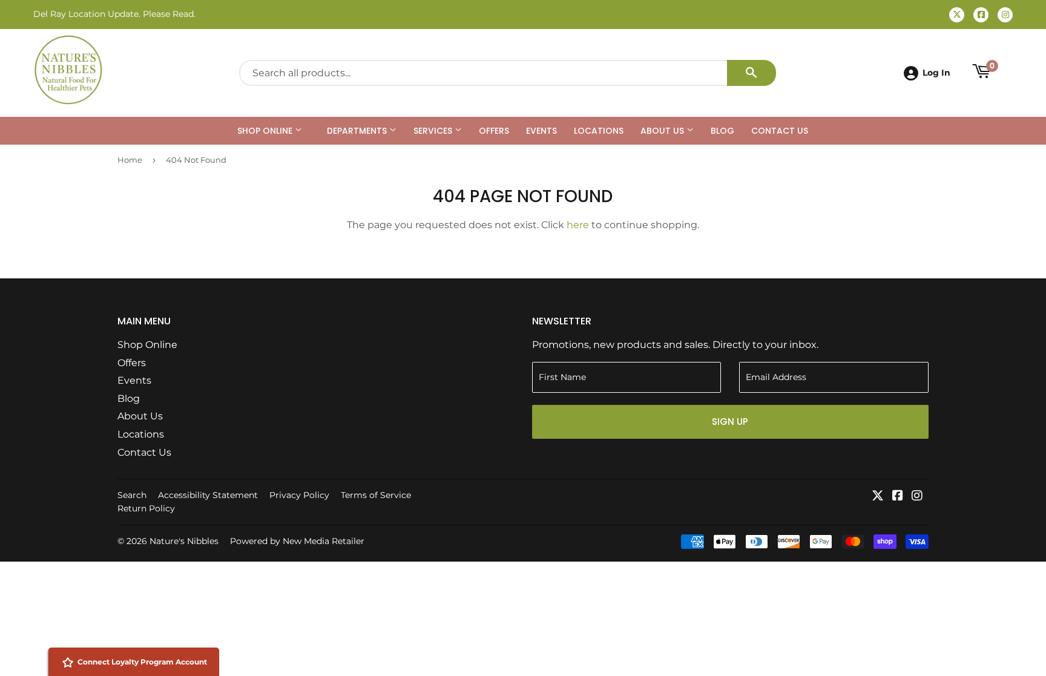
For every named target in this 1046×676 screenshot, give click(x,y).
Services (434, 131)
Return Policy (146, 508)
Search (131, 495)
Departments (358, 131)
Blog (722, 131)
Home (129, 160)
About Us (663, 131)
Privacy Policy (299, 495)
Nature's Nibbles (184, 541)
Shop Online (266, 131)
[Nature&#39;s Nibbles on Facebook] (897, 496)
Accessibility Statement (208, 495)
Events (541, 131)
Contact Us (779, 131)
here (578, 225)
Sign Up (730, 421)
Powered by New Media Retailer (297, 541)
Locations (598, 131)
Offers (494, 131)
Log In (936, 72)
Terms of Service (376, 495)
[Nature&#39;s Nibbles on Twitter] (878, 496)
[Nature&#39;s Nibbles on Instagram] (917, 496)
